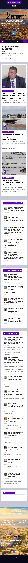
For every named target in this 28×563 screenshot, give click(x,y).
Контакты (18, 557)
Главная (3, 51)
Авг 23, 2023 (7, 141)
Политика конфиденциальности (14, 560)
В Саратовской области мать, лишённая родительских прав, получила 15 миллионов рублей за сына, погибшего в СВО (13, 219)
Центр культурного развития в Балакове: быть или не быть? (13, 182)
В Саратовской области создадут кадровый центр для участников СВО (16, 209)
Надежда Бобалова (18, 100)
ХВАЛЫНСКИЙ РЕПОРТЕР (8, 90)
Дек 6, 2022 (7, 187)
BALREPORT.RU (14, 20)
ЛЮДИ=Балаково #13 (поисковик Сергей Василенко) (14, 475)
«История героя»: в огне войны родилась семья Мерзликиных (15, 434)
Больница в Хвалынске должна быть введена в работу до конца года (15, 320)
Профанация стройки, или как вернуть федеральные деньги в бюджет (13, 137)
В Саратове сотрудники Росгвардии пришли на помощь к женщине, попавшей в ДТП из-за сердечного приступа (13, 242)
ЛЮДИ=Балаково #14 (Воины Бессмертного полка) (15, 461)
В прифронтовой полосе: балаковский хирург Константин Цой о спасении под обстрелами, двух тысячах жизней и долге (13, 340)
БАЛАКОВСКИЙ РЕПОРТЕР (8, 132)
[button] (21, 41)
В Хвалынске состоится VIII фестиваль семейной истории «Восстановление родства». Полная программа (13, 289)
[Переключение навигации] (17, 41)
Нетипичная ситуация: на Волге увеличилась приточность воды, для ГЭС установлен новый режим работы (14, 230)
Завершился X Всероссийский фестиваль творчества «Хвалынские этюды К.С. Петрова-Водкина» (13, 277)
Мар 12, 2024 (7, 100)
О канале (14, 557)
